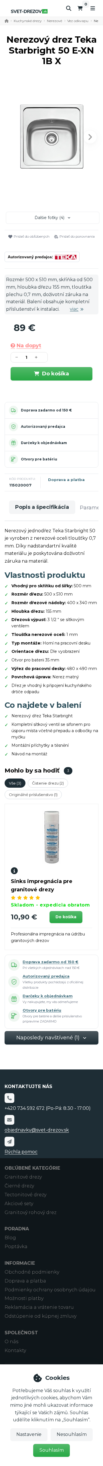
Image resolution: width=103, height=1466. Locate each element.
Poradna (17, 1228)
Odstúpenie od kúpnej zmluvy (40, 1316)
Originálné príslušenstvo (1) (33, 794)
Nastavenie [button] (28, 1434)
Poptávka (16, 1246)
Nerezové (54, 21)
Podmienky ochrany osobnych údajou (50, 1289)
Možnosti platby (24, 1298)
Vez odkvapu (77, 21)
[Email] (9, 1120)
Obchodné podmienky (32, 1272)
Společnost (21, 1332)
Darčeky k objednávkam (44, 443)
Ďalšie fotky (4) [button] (49, 217)
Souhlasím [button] (51, 1450)
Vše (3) (15, 783)
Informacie (20, 1263)
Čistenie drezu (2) (48, 783)
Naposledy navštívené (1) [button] (48, 1038)
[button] (90, 137)
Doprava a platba (66, 479)
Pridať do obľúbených (31, 236)
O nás (11, 1341)
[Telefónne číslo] (9, 1098)
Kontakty (15, 1350)
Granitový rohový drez (30, 1212)
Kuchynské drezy (28, 21)
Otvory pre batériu (39, 459)
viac (74, 309)
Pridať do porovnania (77, 236)
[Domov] (29, 11)
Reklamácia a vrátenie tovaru (39, 1307)
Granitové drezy (23, 1177)
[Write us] (9, 1141)
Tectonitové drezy (25, 1194)
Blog (10, 1237)
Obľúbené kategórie (32, 1168)
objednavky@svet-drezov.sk (37, 1130)
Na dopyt (29, 345)
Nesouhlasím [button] (72, 1434)
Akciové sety (19, 1203)
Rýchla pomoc (21, 1151)
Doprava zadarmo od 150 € (46, 410)
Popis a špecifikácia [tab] (42, 507)
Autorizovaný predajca (43, 426)
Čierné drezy (19, 1186)
